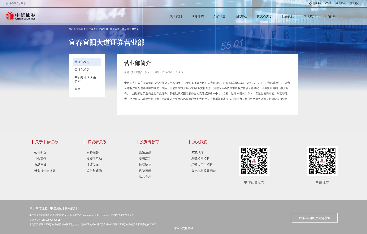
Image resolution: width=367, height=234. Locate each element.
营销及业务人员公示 (85, 79)
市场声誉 (40, 164)
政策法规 (145, 152)
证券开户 (340, 3)
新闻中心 (241, 16)
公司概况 (40, 152)
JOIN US (197, 152)
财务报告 (93, 152)
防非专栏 (145, 177)
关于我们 (176, 16)
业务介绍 (198, 16)
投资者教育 (149, 142)
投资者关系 (264, 16)
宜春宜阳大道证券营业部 (111, 29)
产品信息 (219, 16)
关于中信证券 (46, 142)
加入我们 (310, 16)
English (330, 16)
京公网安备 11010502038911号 (46, 220)
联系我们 (71, 208)
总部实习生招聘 (202, 164)
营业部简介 (132, 29)
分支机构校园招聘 (203, 170)
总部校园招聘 (200, 158)
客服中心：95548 (322, 3)
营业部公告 (82, 70)
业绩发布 (93, 164)
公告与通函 (94, 170)
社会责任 (288, 16)
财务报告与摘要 (45, 170)
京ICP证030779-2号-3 (122, 215)
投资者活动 (94, 158)
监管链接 (145, 164)
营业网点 (354, 3)
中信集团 (56, 208)
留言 (78, 89)
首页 (71, 29)
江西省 (92, 29)
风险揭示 (145, 170)
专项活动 (145, 158)
